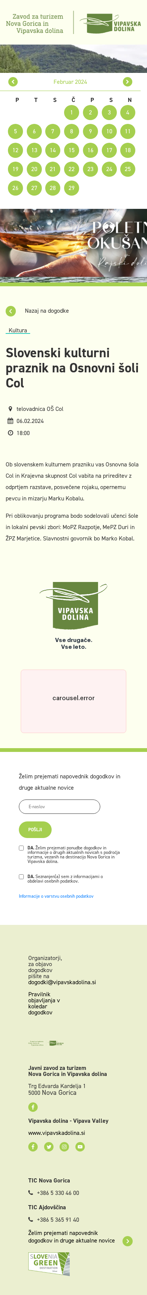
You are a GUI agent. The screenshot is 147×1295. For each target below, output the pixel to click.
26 (15, 188)
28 (53, 188)
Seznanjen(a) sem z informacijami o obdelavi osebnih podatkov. (65, 878)
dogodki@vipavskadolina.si (62, 982)
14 (53, 150)
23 (90, 169)
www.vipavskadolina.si (56, 1133)
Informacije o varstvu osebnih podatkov (56, 896)
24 (109, 169)
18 (128, 150)
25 (128, 169)
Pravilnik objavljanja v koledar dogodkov (44, 1003)
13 (34, 150)
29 (72, 188)
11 (128, 131)
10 (109, 131)
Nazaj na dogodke (46, 311)
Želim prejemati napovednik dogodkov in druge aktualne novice (71, 1237)
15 (72, 150)
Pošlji (35, 830)
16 (90, 150)
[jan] (13, 81)
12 (15, 150)
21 (53, 169)
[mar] (127, 81)
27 (34, 188)
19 (15, 169)
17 (109, 150)
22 (72, 169)
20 (34, 169)
